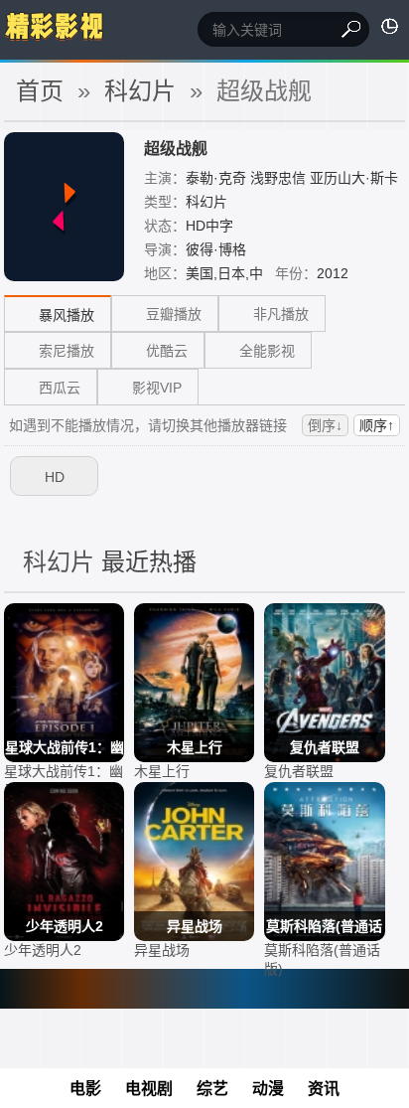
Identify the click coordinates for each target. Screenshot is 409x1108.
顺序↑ (376, 425)
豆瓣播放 (174, 314)
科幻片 (206, 202)
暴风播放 (66, 315)
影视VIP (157, 388)
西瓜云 (59, 388)
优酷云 (167, 351)
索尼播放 (66, 351)
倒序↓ (325, 425)
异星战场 (162, 950)
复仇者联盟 (299, 771)
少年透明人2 (42, 950)
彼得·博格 (216, 249)
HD (55, 477)
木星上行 (162, 771)
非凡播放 (281, 314)
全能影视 (267, 351)
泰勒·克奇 (216, 178)
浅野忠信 (278, 178)
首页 (40, 91)
